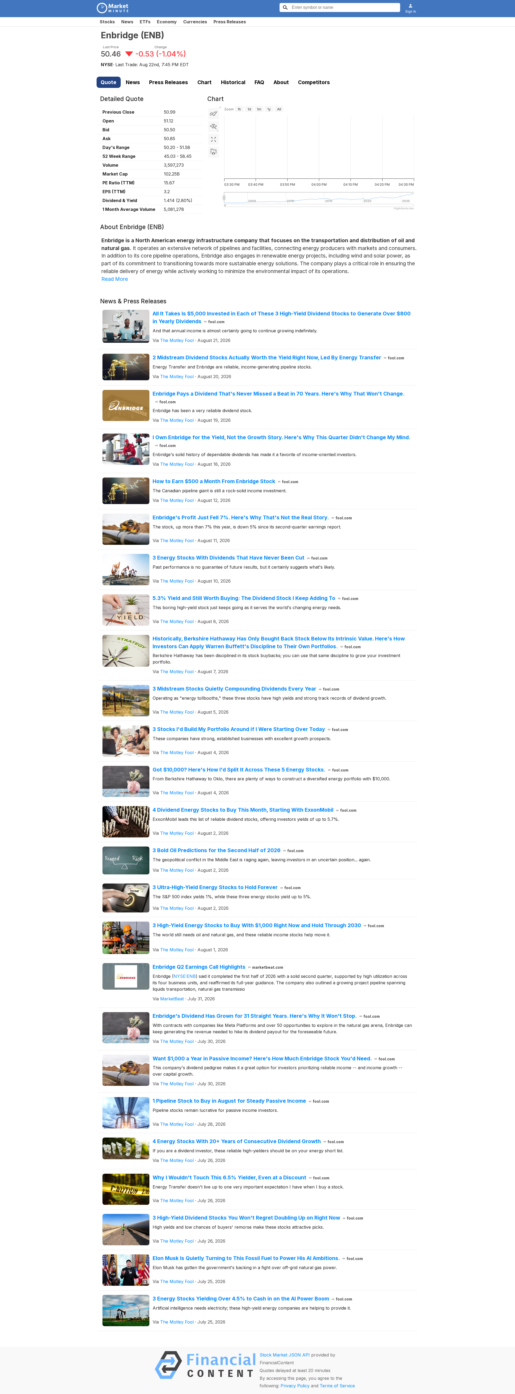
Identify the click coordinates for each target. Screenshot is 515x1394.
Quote (108, 82)
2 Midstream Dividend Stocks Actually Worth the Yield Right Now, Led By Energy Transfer (278, 357)
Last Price (111, 47)
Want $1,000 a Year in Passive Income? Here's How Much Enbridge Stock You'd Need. (274, 1058)
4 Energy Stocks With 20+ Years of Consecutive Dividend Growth (248, 1141)
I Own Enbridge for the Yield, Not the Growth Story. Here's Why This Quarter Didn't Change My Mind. (281, 441)
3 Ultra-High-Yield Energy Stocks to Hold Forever (227, 887)
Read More (114, 279)
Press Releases (230, 21)
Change (160, 47)
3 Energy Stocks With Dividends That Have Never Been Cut (240, 557)
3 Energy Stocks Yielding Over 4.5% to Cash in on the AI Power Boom (252, 1298)
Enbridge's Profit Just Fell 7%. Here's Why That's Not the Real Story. (252, 517)
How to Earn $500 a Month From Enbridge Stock (226, 481)
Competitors (314, 82)
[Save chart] (213, 152)
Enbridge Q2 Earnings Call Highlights (218, 967)
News (127, 21)
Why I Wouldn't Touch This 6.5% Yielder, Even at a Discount (241, 1177)
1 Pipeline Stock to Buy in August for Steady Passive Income (241, 1101)
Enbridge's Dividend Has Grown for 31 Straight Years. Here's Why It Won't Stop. (266, 1016)
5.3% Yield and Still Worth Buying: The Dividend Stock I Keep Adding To (256, 598)
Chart (204, 82)
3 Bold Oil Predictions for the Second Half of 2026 (228, 850)
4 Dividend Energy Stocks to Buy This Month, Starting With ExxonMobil (255, 810)
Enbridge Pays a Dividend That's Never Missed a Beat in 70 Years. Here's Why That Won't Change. (278, 397)
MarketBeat (172, 998)
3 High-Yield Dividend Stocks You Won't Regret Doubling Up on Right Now (258, 1217)
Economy (167, 21)
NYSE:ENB (185, 976)
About (281, 82)
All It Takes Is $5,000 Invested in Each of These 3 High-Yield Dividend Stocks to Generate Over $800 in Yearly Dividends (282, 317)
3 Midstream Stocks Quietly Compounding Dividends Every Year (246, 688)
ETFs (145, 21)
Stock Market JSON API (285, 1355)
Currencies (195, 21)
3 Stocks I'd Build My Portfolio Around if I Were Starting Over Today (250, 729)
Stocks (107, 21)
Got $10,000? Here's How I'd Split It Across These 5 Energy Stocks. (251, 769)
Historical (233, 82)
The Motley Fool (177, 340)
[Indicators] (213, 113)
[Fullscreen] (213, 139)
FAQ (259, 82)
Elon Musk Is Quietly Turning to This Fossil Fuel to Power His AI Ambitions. (258, 1258)
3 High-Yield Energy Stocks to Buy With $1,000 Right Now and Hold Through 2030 (268, 925)
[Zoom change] (213, 126)
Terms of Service (337, 1385)
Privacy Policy (295, 1385)
